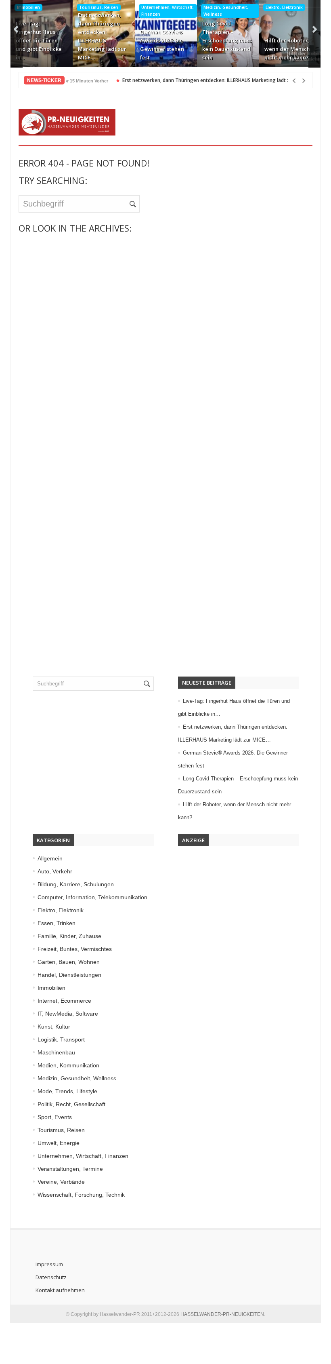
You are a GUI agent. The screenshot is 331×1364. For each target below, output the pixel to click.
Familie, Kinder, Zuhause (69, 936)
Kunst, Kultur (54, 1026)
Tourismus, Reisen (98, 7)
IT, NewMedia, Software (68, 1013)
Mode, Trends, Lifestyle (67, 1091)
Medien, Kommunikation (68, 1065)
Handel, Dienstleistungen (69, 975)
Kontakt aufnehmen (60, 1290)
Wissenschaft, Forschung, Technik (81, 1194)
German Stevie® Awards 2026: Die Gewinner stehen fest (162, 44)
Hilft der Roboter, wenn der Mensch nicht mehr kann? (287, 49)
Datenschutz (51, 1277)
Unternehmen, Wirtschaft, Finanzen (167, 10)
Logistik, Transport (61, 1039)
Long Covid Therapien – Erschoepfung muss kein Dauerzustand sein (227, 40)
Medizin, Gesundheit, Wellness (225, 10)
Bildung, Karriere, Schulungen (76, 884)
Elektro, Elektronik (284, 7)
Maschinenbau (56, 1052)
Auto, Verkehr (55, 871)
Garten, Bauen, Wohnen (69, 962)
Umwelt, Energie (59, 1143)
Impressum (49, 1264)
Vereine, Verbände (61, 1181)
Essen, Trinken (56, 923)
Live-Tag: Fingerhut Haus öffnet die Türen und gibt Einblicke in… (39, 40)
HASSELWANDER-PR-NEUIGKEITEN (222, 1314)
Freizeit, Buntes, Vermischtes (75, 949)
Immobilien (28, 7)
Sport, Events (55, 1117)
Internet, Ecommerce (64, 1000)
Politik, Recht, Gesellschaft (71, 1104)
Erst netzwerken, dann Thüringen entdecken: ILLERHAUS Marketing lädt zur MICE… (102, 36)
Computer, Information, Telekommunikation (92, 897)
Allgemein (50, 858)
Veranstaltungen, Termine (70, 1169)
